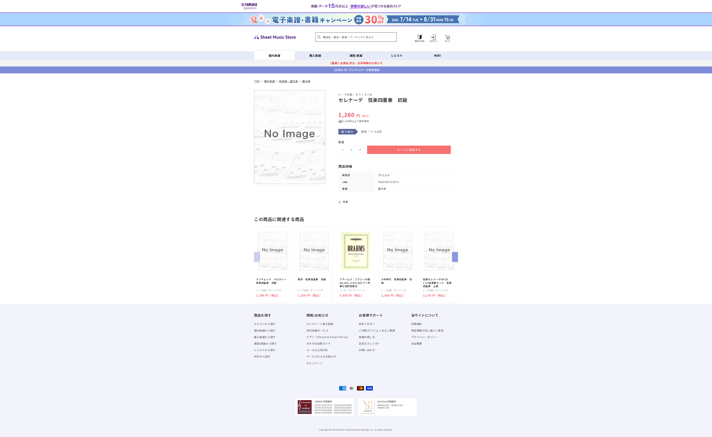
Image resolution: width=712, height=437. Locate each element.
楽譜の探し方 (367, 337)
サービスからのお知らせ (321, 356)
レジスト (397, 55)
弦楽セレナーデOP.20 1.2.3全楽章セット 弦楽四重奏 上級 (437, 283)
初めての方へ (367, 324)
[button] (356, 37)
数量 (341, 142)
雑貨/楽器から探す (265, 343)
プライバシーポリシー (424, 337)
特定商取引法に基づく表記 (427, 330)
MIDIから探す (262, 356)
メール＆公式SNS (317, 350)
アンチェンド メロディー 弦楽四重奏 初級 (272, 281)
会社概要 (416, 343)
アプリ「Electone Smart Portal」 (328, 337)
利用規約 (416, 324)
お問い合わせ (367, 350)
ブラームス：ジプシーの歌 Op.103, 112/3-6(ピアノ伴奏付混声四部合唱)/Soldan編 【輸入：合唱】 (354, 283)
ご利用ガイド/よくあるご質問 (377, 330)
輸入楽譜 (315, 55)
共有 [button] (345, 202)
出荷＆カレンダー (369, 343)
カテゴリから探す (265, 324)
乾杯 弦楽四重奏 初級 (312, 279)
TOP (257, 81)
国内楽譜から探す (265, 330)
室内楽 (306, 81)
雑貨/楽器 (356, 55)
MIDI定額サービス (317, 330)
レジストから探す (265, 350)
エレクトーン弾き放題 (319, 324)
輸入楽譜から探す (265, 337)
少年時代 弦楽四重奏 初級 (396, 281)
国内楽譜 (274, 55)
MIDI (437, 55)
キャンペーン (314, 363)
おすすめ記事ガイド (318, 343)
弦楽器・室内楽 (288, 81)
